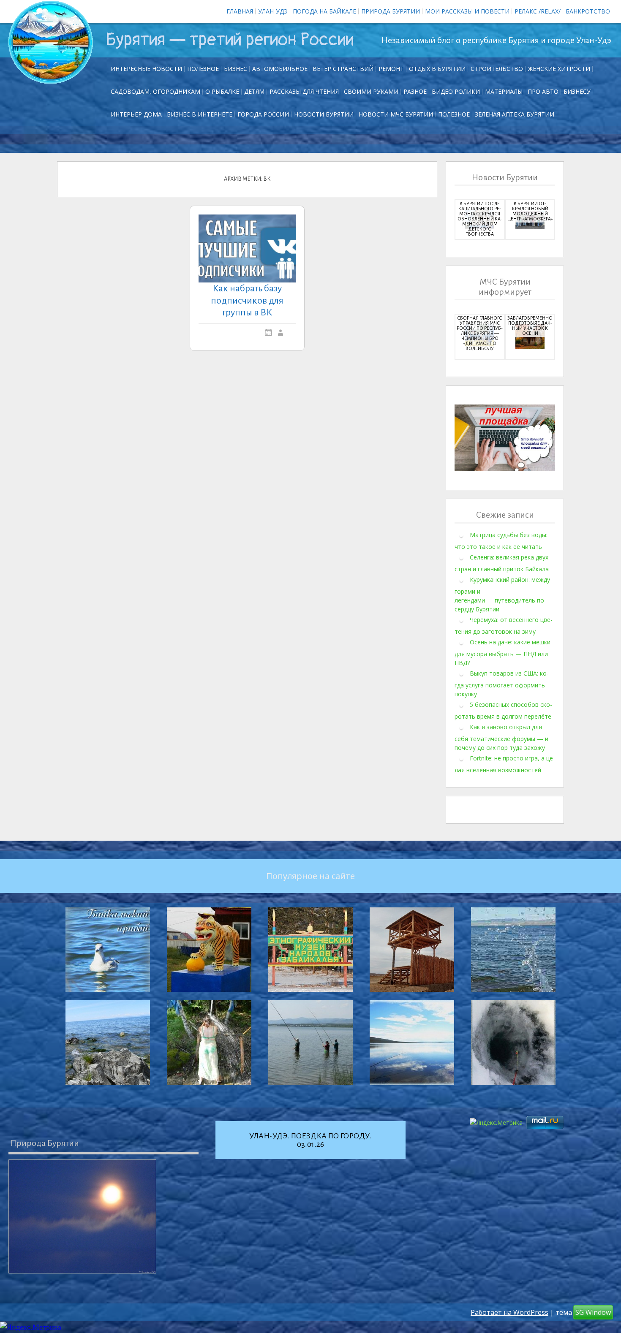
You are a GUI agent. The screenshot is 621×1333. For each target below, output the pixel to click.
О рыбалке (222, 91)
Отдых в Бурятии (437, 69)
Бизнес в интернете (199, 114)
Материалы (504, 91)
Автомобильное (280, 69)
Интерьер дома (136, 114)
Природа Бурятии (390, 11)
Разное (415, 91)
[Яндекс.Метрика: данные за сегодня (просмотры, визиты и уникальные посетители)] (30, 1327)
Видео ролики (456, 91)
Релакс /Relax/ (538, 11)
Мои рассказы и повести (467, 11)
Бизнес (235, 69)
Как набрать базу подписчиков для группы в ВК (247, 300)
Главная (239, 11)
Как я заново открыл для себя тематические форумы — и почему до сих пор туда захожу (501, 736)
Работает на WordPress (509, 1312)
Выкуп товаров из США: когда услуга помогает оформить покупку (502, 683)
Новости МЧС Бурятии (396, 114)
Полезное (203, 69)
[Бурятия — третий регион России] (50, 42)
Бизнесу (577, 91)
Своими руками (371, 91)
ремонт (391, 69)
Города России (263, 114)
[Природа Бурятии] (82, 1216)
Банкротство (588, 11)
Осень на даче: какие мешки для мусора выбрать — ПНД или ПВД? (502, 652)
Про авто (543, 91)
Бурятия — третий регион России (230, 40)
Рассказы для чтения (304, 91)
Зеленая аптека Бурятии (514, 114)
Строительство (497, 69)
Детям (254, 91)
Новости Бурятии (324, 114)
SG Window (593, 1312)
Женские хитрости (559, 69)
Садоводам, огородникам (155, 91)
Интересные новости (146, 69)
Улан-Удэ (273, 11)
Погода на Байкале (324, 11)
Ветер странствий (343, 69)
